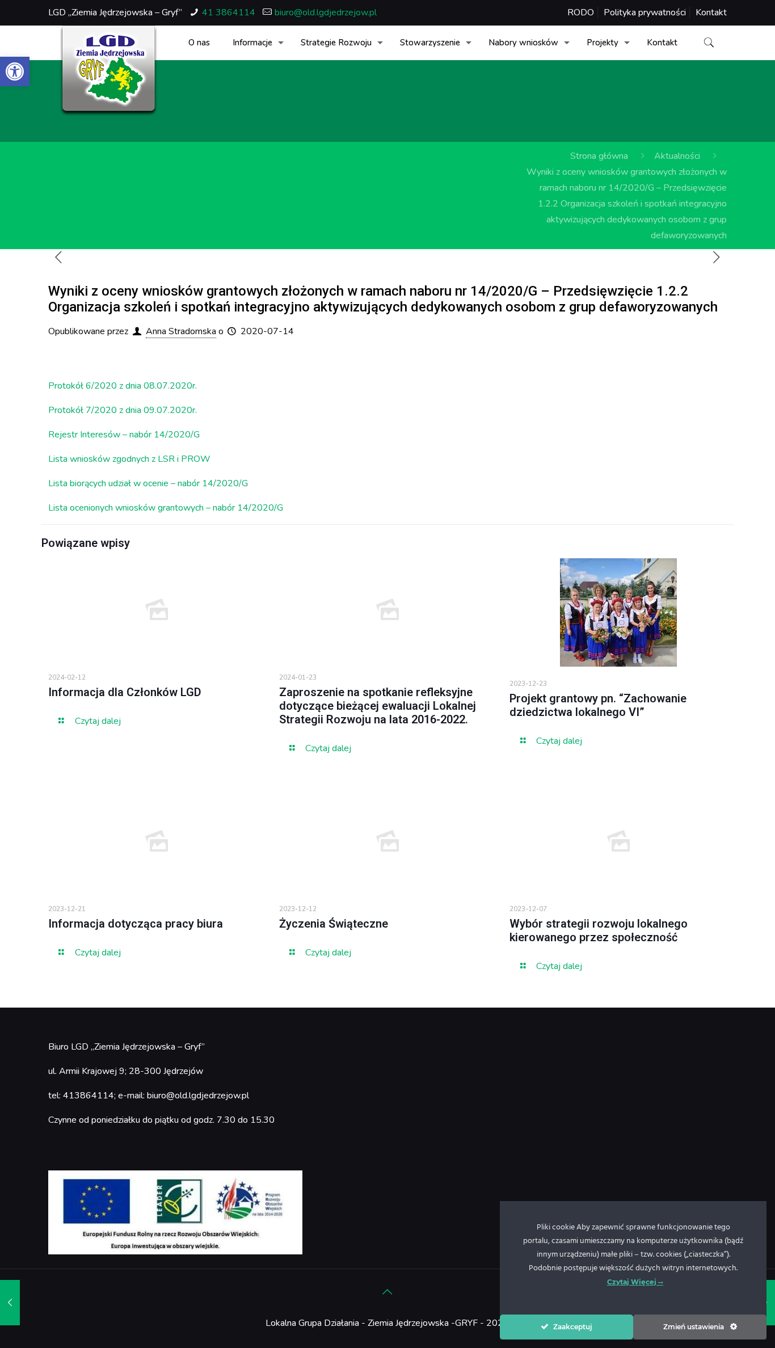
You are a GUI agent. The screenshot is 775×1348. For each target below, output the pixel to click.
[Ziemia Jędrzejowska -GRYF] (109, 71)
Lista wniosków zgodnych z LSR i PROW (129, 459)
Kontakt (711, 12)
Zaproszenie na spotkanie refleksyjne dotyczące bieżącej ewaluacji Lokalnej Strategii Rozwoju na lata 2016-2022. (377, 705)
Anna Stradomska (181, 331)
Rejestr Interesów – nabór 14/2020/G (124, 434)
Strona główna (599, 156)
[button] (15, 71)
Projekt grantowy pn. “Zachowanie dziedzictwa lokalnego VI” (597, 705)
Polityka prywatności (645, 12)
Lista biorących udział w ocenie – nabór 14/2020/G (148, 483)
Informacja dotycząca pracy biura (135, 923)
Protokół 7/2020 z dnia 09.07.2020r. (122, 410)
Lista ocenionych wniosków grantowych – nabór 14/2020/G (165, 508)
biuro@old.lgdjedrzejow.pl (326, 12)
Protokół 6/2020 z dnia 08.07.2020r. (122, 386)
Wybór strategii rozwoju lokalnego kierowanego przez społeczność (598, 930)
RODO (580, 12)
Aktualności (677, 156)
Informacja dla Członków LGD (124, 692)
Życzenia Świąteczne (333, 923)
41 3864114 (228, 12)
